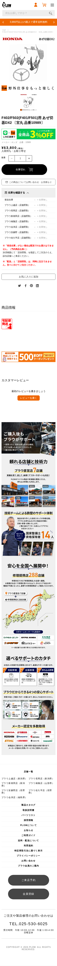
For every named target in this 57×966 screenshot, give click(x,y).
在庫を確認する (16, 192)
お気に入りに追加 (28, 276)
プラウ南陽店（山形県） (41, 783)
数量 (3, 158)
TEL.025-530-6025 (28, 924)
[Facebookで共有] (25, 285)
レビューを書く (28, 398)
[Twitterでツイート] (19, 285)
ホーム (4, 30)
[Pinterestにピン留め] (31, 285)
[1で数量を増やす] (29, 158)
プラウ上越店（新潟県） (14, 778)
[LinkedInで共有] (37, 285)
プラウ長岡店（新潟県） (41, 778)
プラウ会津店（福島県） (14, 797)
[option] (28, 64)
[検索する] (51, 13)
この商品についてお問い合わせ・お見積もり (30, 182)
